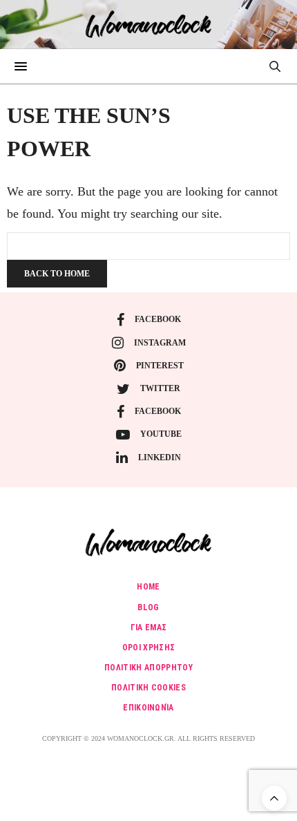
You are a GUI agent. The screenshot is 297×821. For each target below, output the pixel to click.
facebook (158, 319)
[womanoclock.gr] (149, 24)
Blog (148, 607)
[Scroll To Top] (274, 798)
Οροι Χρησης (148, 647)
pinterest (160, 365)
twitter (160, 388)
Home (148, 587)
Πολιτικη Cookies (148, 687)
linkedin (159, 457)
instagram (160, 343)
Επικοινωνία (148, 708)
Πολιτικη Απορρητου (148, 667)
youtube (161, 434)
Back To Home (57, 274)
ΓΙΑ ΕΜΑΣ (149, 627)
